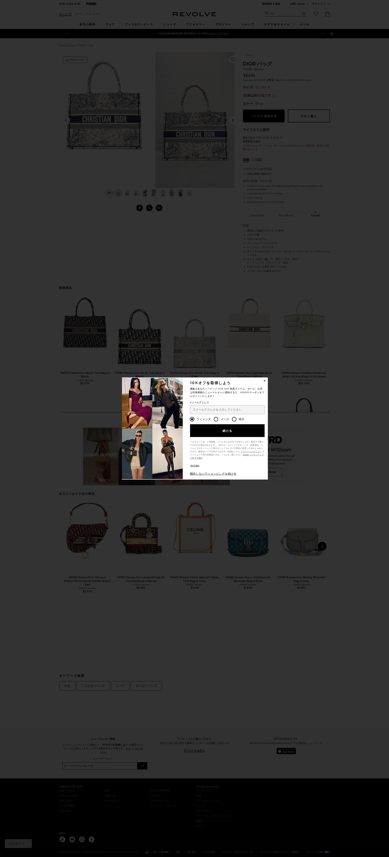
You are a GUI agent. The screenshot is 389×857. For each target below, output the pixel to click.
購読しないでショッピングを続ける (213, 474)
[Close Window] (264, 380)
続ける (228, 431)
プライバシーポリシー (251, 451)
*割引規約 (195, 465)
